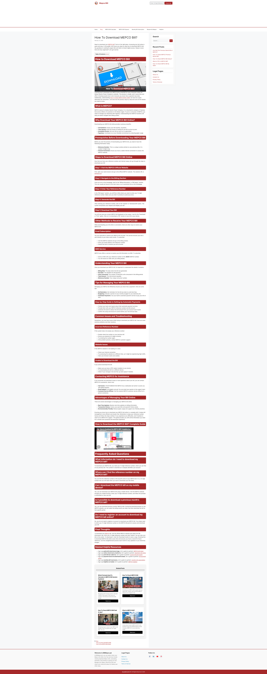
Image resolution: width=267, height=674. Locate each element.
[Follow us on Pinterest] (161, 656)
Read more (108, 601)
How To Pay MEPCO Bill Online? (103, 644)
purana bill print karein (136, 554)
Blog (101, 29)
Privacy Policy (156, 79)
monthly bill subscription (138, 560)
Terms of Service (157, 82)
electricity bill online (140, 553)
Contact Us (156, 77)
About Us (155, 74)
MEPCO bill (111, 44)
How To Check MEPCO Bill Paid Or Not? (107, 611)
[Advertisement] (133, 16)
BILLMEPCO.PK (126, 671)
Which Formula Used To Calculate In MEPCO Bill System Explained (107, 577)
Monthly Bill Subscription (138, 29)
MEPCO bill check (138, 551)
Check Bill (168, 3)
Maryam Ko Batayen (152, 29)
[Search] (171, 40)
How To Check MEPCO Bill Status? (162, 59)
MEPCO (107, 533)
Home (96, 29)
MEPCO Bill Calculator (110, 29)
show (107, 54)
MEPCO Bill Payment (124, 29)
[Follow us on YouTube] (157, 656)
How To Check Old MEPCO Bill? (103, 642)
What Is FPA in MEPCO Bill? (160, 61)
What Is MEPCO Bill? (128, 610)
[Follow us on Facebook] (149, 656)
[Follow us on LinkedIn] (153, 656)
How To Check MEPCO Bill (130, 575)
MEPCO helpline (132, 562)
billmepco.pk (98, 173)
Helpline (161, 29)
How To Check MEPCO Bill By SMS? (120, 97)
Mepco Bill (103, 3)
